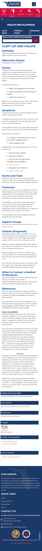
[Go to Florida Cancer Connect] (38, 12)
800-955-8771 (7, 527)
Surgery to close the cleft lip (11, 190)
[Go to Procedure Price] (21, 10)
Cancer (3, 507)
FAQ (12, 543)
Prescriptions (5, 504)
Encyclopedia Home (9, 441)
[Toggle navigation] (34, 4)
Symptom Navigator (10, 444)
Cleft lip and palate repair (10, 416)
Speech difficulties (16, 171)
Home (3, 498)
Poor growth (14, 165)
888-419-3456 (7, 524)
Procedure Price (6, 501)
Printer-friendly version (11, 457)
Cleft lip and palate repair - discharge (15, 406)
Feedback (39, 536)
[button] (4, 12)
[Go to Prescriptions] (29, 10)
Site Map (28, 543)
